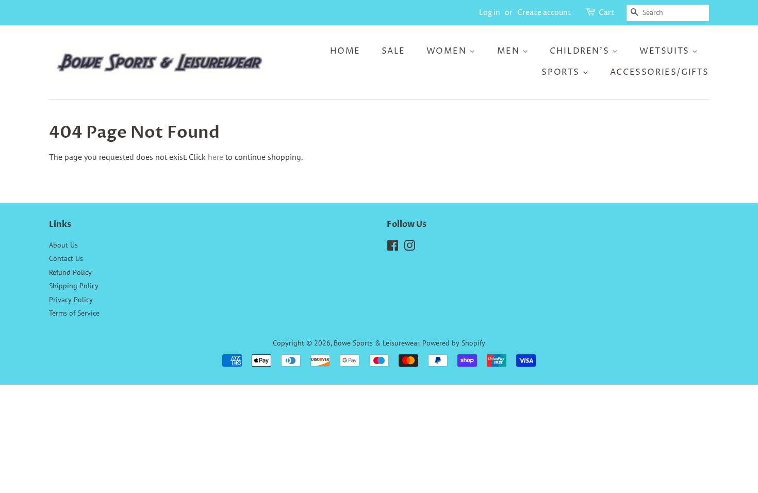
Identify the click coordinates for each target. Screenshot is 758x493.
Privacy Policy (71, 299)
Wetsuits (665, 51)
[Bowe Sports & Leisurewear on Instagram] (409, 247)
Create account (544, 13)
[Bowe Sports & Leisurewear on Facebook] (393, 247)
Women (448, 51)
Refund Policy (70, 272)
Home (345, 51)
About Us (63, 245)
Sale (393, 51)
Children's (581, 51)
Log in (489, 13)
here (215, 157)
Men (509, 51)
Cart (607, 13)
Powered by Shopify (453, 343)
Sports (561, 72)
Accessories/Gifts (659, 72)
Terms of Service (74, 313)
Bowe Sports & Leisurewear (376, 343)
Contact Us (66, 258)
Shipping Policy (73, 285)
